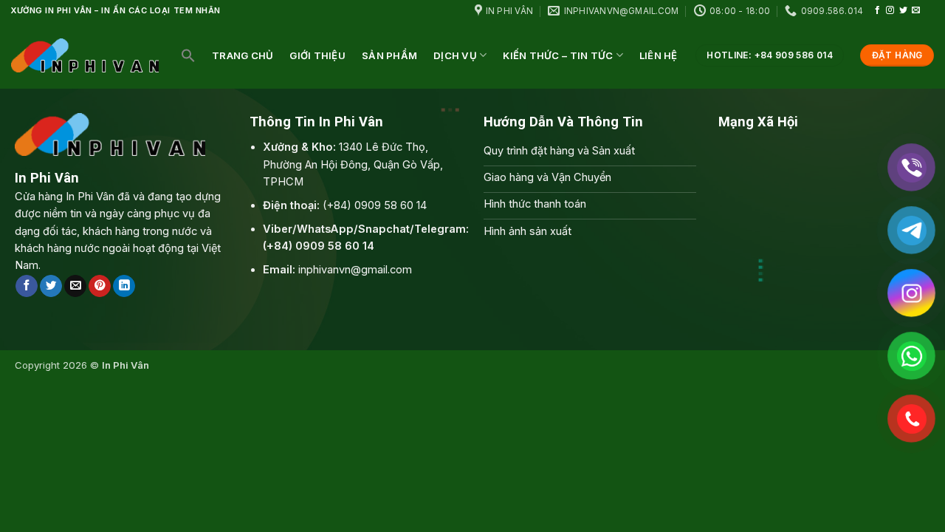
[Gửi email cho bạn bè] (75, 286)
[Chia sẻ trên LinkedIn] (124, 286)
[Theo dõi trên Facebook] (877, 10)
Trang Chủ (242, 55)
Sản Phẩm (389, 55)
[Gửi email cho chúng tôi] (916, 10)
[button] (188, 55)
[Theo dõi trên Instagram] (890, 10)
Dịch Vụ (455, 55)
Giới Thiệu (317, 55)
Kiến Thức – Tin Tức (558, 55)
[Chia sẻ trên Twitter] (51, 286)
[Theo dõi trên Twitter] (903, 10)
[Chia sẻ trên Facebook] (27, 286)
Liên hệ (658, 55)
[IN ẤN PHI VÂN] (85, 55)
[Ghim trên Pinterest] (100, 286)
